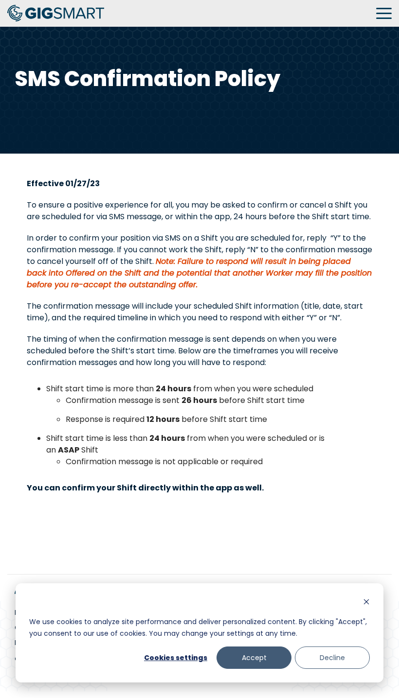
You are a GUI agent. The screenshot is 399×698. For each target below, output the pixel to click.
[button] (384, 12)
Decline (332, 658)
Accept (254, 658)
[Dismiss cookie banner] (366, 603)
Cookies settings (175, 658)
